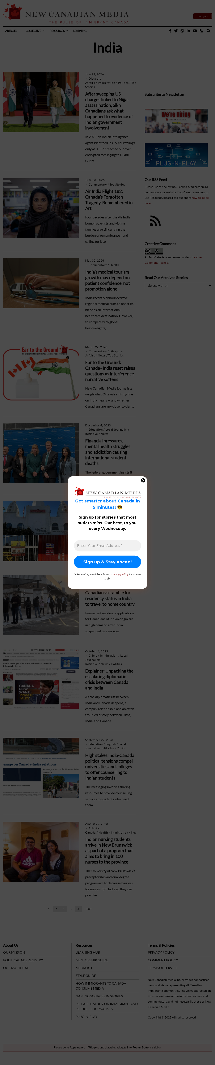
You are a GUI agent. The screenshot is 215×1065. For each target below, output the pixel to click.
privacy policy (119, 574)
